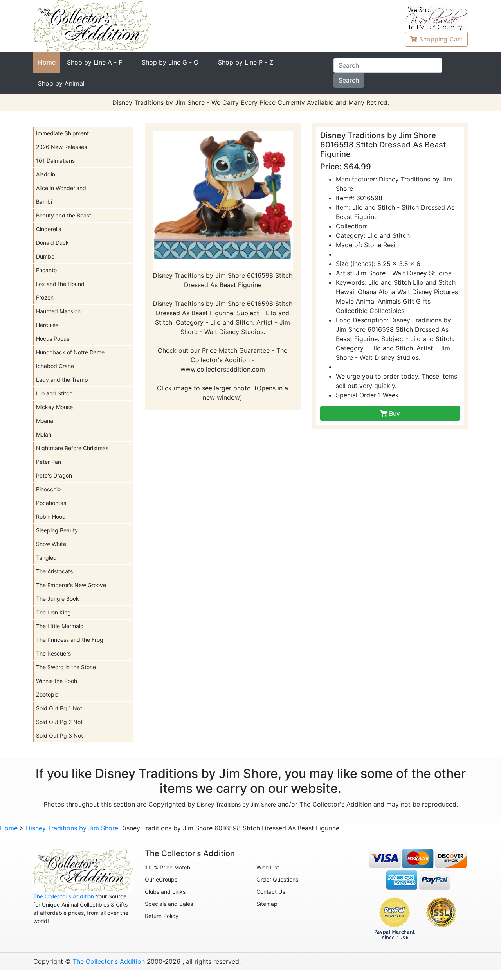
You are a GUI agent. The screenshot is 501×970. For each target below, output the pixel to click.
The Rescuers (53, 653)
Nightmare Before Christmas (72, 448)
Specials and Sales (169, 903)
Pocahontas (51, 502)
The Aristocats (54, 571)
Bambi (44, 201)
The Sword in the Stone (66, 667)
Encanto (46, 270)
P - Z (245, 62)
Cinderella (48, 229)
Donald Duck (52, 242)
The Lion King (53, 612)
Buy (393, 413)
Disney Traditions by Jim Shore (236, 804)
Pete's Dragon (54, 475)
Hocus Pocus (52, 338)
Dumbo (45, 256)
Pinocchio (48, 489)
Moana (44, 420)
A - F (94, 62)
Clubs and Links (165, 891)
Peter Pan (48, 461)
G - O (170, 62)
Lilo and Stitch (54, 393)
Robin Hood (51, 516)
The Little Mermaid (60, 626)
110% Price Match (167, 867)
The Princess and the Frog (69, 639)
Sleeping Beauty (57, 530)
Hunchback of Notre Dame (70, 352)
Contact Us (270, 891)
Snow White (51, 544)
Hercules (47, 325)
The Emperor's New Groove (71, 585)
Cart (441, 39)
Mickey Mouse (54, 407)
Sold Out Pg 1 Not (59, 708)
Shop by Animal (61, 83)
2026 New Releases (61, 147)
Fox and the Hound (60, 283)
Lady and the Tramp (62, 379)
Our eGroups (161, 879)
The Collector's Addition (63, 896)
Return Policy (161, 916)
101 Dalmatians (55, 160)
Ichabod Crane (55, 366)
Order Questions (277, 879)
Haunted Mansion (58, 311)
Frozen (45, 297)
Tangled (46, 557)
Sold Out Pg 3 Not (59, 735)
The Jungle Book (57, 598)
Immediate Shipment (62, 133)
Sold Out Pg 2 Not (59, 722)
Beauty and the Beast (63, 215)
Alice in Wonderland (61, 188)
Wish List (267, 867)
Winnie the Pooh (56, 680)
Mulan (43, 434)
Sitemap (267, 903)
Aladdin (45, 174)
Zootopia (47, 694)
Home (47, 62)
